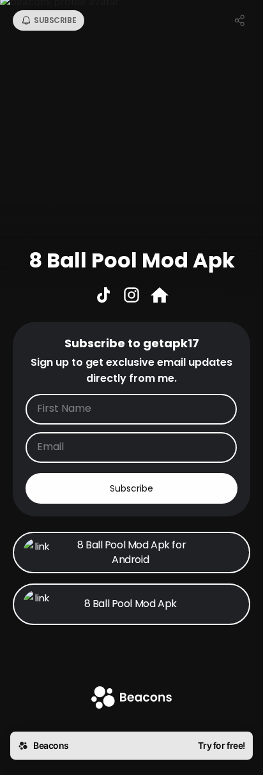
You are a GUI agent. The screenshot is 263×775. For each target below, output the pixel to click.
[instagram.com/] (131, 296)
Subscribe (131, 488)
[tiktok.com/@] (103, 296)
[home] (131, 698)
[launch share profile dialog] (240, 20)
